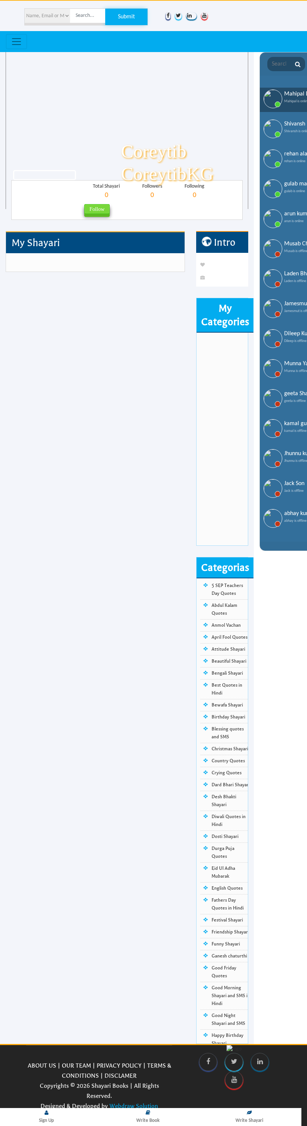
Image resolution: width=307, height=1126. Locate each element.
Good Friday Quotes (224, 971)
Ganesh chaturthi (229, 956)
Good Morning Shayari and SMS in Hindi (231, 995)
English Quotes (227, 888)
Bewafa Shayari (227, 705)
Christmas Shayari (230, 748)
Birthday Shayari (228, 717)
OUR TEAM (76, 1065)
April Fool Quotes (229, 637)
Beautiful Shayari (229, 661)
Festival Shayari (227, 920)
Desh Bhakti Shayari (224, 800)
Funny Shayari (226, 944)
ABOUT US (42, 1065)
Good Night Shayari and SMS (228, 1019)
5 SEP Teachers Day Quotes (227, 589)
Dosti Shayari (225, 836)
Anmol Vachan (226, 625)
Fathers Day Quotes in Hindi (228, 904)
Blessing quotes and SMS (228, 732)
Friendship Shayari (230, 932)
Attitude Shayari (228, 649)
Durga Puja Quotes (223, 852)
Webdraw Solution (133, 1106)
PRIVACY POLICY (119, 1065)
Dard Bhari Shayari (231, 784)
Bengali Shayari (227, 673)
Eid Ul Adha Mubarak (223, 872)
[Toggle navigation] (16, 41)
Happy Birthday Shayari (227, 1039)
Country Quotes (228, 760)
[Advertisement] (222, 433)
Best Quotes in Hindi (227, 689)
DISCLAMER (120, 1075)
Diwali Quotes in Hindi (229, 820)
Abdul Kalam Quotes (224, 609)
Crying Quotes (226, 772)
